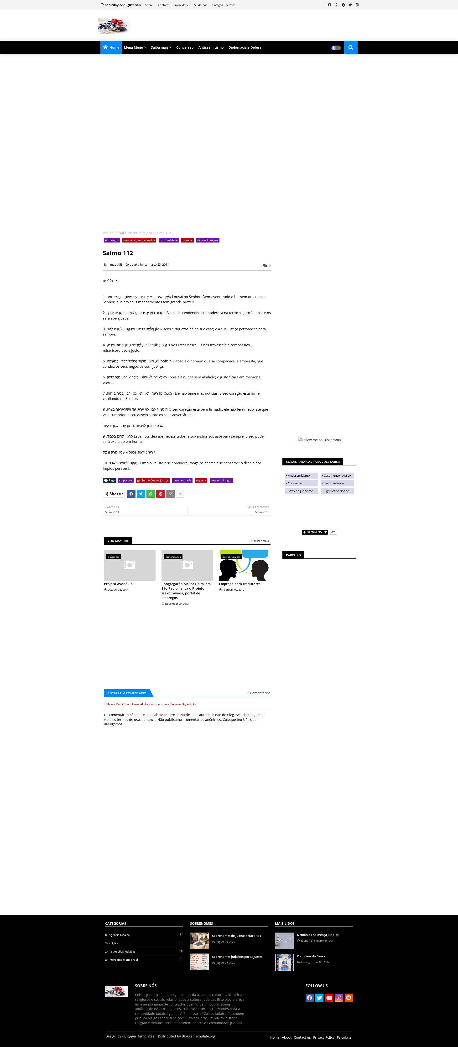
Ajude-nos (201, 5)
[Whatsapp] (150, 494)
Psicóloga (344, 1037)
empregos (112, 240)
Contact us (302, 1037)
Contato (163, 5)
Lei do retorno (334, 483)
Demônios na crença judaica (318, 935)
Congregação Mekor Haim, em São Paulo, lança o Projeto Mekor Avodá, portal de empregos (186, 591)
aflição (145, 943)
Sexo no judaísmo (300, 491)
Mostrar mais (260, 541)
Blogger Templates (139, 1036)
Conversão (185, 47)
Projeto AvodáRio (118, 584)
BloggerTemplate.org (198, 1036)
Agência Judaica (145, 935)
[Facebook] (131, 494)
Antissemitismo (211, 47)
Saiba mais (159, 47)
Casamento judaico (337, 475)
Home (114, 47)
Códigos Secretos (223, 5)
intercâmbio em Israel (145, 959)
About (286, 1037)
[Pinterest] (160, 494)
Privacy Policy (323, 1037)
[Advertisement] (273, 25)
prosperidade (169, 240)
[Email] (170, 494)
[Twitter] (141, 494)
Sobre (149, 5)
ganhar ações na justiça (139, 240)
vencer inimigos (139, 233)
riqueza (187, 240)
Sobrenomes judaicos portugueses (237, 956)
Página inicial (113, 233)
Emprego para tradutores (239, 584)
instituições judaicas (145, 951)
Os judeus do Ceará (311, 956)
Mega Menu (133, 47)
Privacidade (181, 5)
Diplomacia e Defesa (245, 47)
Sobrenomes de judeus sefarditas (236, 936)
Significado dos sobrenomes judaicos (339, 491)
